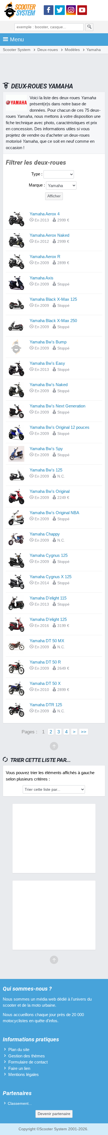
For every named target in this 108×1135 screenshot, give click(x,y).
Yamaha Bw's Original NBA (54, 512)
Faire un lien (19, 1068)
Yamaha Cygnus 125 (49, 555)
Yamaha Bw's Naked (49, 384)
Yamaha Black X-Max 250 (53, 320)
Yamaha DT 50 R (45, 662)
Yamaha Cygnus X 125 (50, 576)
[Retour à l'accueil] (21, 11)
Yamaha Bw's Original (50, 491)
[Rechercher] (89, 27)
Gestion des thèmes (26, 1056)
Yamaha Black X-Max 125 (53, 299)
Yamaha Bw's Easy (47, 363)
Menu (17, 39)
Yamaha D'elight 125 (48, 619)
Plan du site (18, 1049)
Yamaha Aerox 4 (45, 213)
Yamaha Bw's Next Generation (57, 406)
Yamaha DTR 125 (46, 704)
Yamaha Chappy (45, 534)
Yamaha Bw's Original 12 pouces (59, 427)
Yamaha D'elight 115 (48, 598)
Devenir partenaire (54, 1114)
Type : (37, 174)
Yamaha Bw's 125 (46, 470)
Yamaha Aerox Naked (49, 235)
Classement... (20, 1103)
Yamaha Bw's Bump (48, 342)
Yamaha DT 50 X (45, 683)
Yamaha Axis (41, 278)
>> (83, 731)
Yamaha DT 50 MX (47, 640)
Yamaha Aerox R (45, 256)
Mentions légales (23, 1074)
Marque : (37, 185)
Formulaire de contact (28, 1062)
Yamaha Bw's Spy (46, 448)
